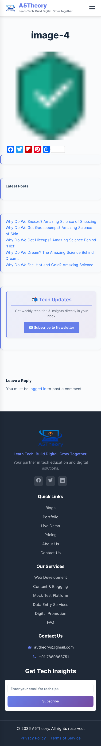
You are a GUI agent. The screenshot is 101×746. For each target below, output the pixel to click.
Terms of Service (65, 738)
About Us (50, 543)
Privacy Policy (33, 738)
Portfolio (50, 517)
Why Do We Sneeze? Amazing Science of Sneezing (51, 221)
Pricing (50, 534)
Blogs (50, 507)
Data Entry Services (50, 604)
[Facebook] (38, 481)
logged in (38, 388)
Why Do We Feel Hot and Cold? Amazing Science (49, 264)
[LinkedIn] (62, 481)
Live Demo (50, 525)
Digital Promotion (50, 613)
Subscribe (50, 701)
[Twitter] (50, 481)
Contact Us (50, 552)
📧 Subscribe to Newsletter (51, 327)
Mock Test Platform (50, 595)
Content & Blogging (50, 586)
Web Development (50, 577)
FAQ (50, 622)
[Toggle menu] (92, 8)
